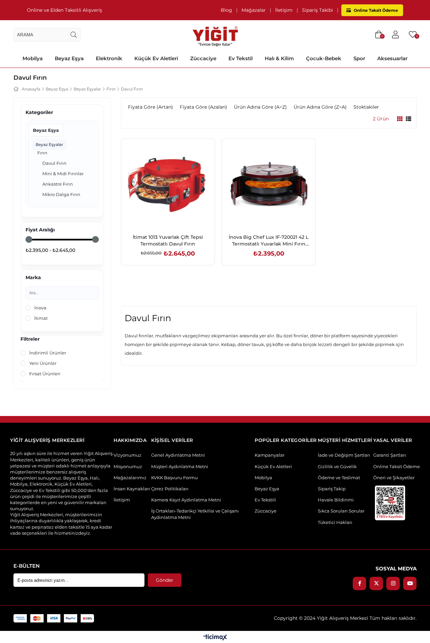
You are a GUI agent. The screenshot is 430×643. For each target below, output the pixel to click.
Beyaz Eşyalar (49, 144)
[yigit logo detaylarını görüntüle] (215, 35)
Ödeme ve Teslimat (339, 477)
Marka (33, 277)
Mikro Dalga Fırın (61, 194)
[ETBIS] (390, 503)
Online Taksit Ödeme (375, 10)
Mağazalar (254, 10)
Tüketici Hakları (335, 522)
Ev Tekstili (265, 499)
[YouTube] (410, 583)
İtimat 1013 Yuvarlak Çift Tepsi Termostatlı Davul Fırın (168, 240)
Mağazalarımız (130, 477)
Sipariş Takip (332, 488)
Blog (226, 10)
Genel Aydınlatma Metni (178, 455)
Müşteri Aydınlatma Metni (179, 466)
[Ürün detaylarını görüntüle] (399, 119)
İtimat (41, 318)
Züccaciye (203, 58)
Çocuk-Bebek (323, 58)
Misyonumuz (128, 466)
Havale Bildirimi (336, 499)
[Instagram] (393, 583)
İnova (40, 307)
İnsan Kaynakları (132, 488)
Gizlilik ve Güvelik (337, 466)
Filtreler (30, 339)
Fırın (42, 152)
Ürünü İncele (175, 216)
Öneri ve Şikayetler (394, 477)
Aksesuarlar (392, 58)
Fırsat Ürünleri (44, 373)
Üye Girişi (395, 35)
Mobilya (33, 58)
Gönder (164, 580)
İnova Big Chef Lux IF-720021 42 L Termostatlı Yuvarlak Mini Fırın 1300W (268, 240)
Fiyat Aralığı (40, 230)
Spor (359, 58)
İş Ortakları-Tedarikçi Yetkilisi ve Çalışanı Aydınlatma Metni (195, 514)
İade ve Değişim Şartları (344, 455)
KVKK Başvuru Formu (174, 477)
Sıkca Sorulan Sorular (341, 511)
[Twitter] (376, 583)
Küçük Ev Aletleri (156, 58)
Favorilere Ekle (160, 216)
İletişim (284, 10)
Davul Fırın (54, 163)
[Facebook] (359, 583)
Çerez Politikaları (169, 488)
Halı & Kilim (279, 58)
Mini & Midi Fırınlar (63, 173)
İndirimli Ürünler (47, 352)
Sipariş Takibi (317, 10)
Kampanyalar (270, 455)
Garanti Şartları (389, 455)
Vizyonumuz (127, 455)
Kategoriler (39, 112)
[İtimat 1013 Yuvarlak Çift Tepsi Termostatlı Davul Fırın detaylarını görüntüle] (168, 186)
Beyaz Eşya (69, 58)
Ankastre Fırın (57, 184)
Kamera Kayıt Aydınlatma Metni (186, 499)
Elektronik (109, 58)
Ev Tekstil (240, 58)
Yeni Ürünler (42, 363)
